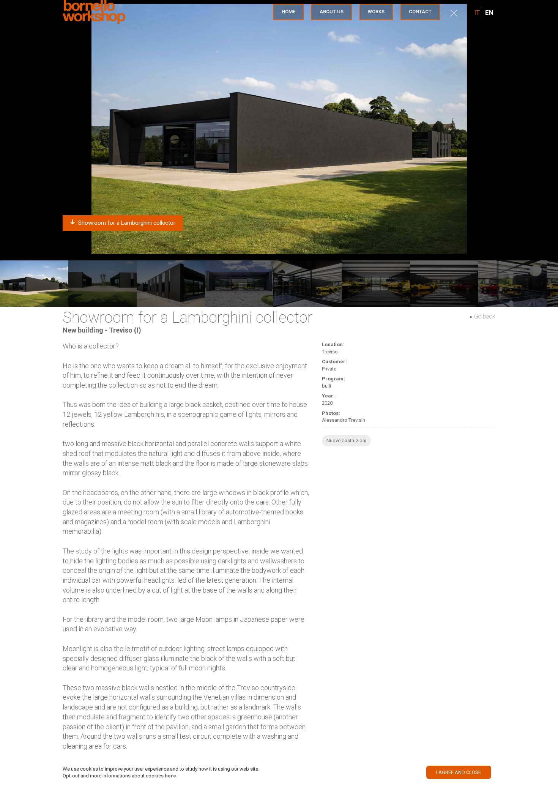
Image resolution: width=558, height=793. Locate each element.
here (170, 776)
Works (376, 11)
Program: (333, 379)
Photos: (331, 413)
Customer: (334, 361)
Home (288, 11)
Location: (333, 344)
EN (489, 12)
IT (477, 12)
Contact (420, 11)
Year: (328, 396)
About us (332, 11)
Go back (484, 316)
